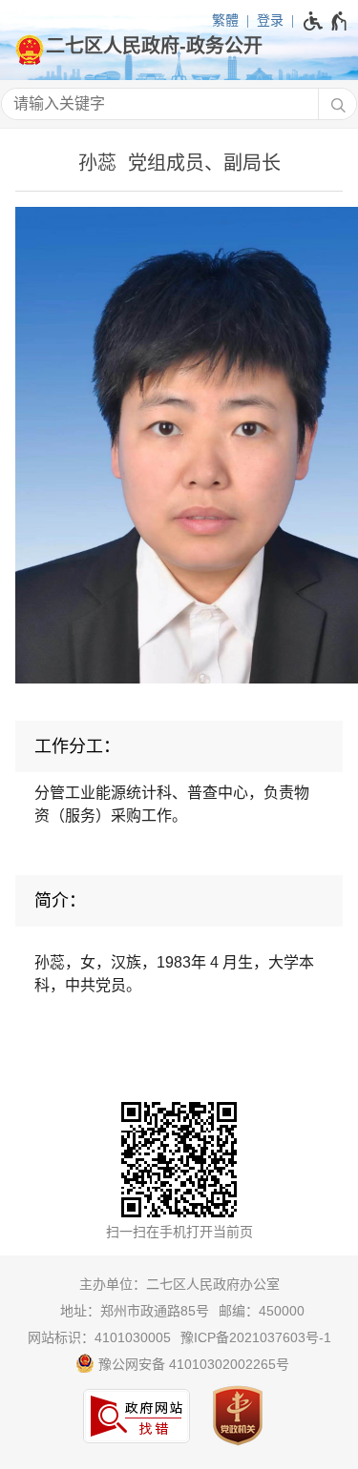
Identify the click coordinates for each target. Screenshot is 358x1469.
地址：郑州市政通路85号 (134, 1310)
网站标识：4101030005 (99, 1337)
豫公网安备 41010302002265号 (192, 1364)
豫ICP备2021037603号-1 (255, 1337)
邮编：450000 (262, 1310)
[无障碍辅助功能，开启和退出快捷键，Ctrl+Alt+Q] (326, 21)
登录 (270, 20)
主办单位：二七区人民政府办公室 (179, 1284)
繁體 (225, 20)
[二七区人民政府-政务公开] (179, 45)
